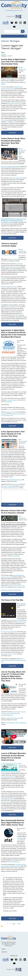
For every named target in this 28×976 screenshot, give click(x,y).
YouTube (14, 27)
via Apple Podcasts (11, 400)
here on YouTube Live (9, 722)
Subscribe (4, 952)
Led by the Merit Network (7, 776)
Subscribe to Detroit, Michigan (1, 926)
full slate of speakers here (18, 587)
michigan (3, 54)
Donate (5, 23)
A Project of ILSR (10, 16)
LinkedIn (25, 23)
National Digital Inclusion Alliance (13, 267)
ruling (4, 86)
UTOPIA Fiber (18, 263)
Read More (12, 132)
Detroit (18, 839)
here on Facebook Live (10, 713)
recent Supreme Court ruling (10, 286)
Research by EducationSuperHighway (10, 166)
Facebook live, (14, 487)
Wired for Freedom (12, 259)
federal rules (4, 82)
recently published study (17, 178)
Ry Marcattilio (22, 603)
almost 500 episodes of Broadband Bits (16, 620)
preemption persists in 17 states (9, 654)
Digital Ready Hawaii (16, 315)
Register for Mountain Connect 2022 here (11, 590)
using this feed (8, 401)
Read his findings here (14, 861)
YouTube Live (6, 487)
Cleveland (20, 838)
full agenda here (16, 555)
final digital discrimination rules (14, 103)
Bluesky (12, 23)
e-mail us (10, 409)
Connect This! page (7, 486)
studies (14, 121)
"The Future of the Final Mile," (9, 631)
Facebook (16, 23)
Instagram (20, 23)
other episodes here (10, 412)
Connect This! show (20, 621)
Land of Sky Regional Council (12, 306)
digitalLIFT (3, 278)
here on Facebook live (20, 722)
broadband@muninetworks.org (14, 479)
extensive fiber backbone (7, 798)
